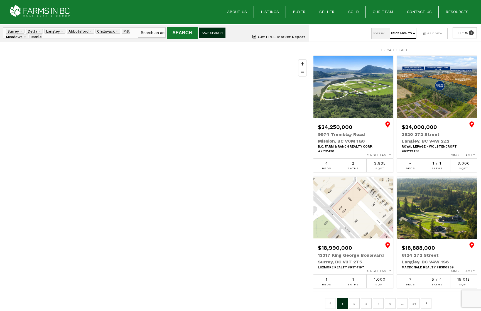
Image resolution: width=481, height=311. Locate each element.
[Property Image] (353, 87)
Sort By (378, 33)
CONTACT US (419, 11)
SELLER (326, 11)
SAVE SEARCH (212, 33)
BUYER (299, 11)
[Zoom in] (302, 64)
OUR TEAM (383, 11)
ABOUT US (237, 11)
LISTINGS (270, 11)
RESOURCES (457, 11)
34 (414, 303)
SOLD (353, 11)
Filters (464, 33)
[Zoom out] (302, 72)
